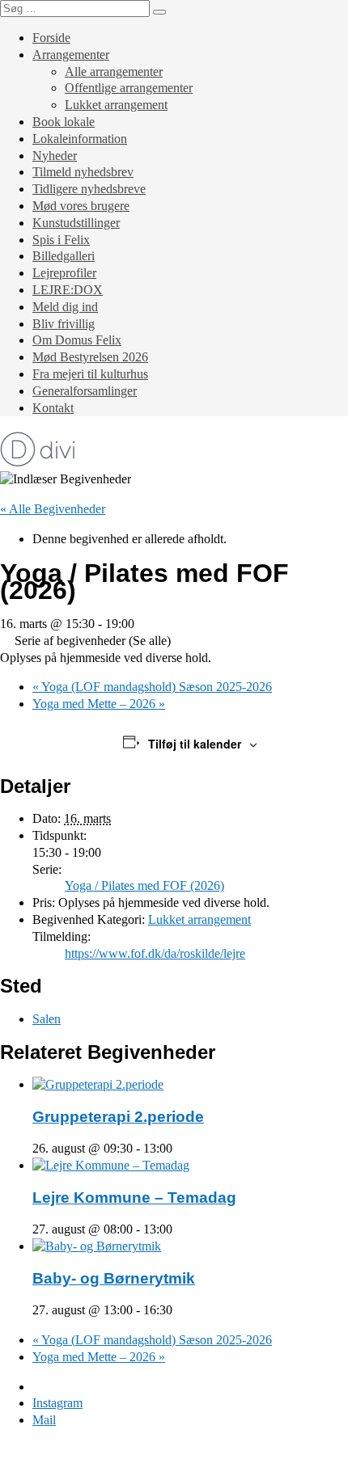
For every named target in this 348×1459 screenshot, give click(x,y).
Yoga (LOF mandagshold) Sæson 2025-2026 (152, 687)
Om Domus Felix (76, 340)
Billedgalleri (63, 256)
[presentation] (97, 1084)
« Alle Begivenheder (52, 509)
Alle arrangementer (114, 71)
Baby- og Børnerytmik (113, 1278)
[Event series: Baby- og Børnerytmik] (181, 1310)
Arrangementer (70, 54)
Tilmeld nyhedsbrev (83, 172)
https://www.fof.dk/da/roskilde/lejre (155, 953)
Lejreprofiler (64, 273)
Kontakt (53, 408)
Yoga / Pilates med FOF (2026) (144, 885)
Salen (46, 1019)
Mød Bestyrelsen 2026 (90, 357)
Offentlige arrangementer (129, 88)
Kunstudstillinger (76, 223)
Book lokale (63, 122)
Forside (51, 37)
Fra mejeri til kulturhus (90, 374)
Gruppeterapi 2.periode (118, 1116)
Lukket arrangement (116, 105)
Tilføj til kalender (194, 744)
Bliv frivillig (63, 324)
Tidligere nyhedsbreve (89, 189)
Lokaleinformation (79, 138)
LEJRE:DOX (67, 290)
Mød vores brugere (80, 206)
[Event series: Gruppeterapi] (181, 1148)
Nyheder (54, 155)
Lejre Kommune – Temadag (134, 1197)
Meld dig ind (65, 307)
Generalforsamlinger (84, 391)
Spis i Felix (61, 240)
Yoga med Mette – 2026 (98, 704)
